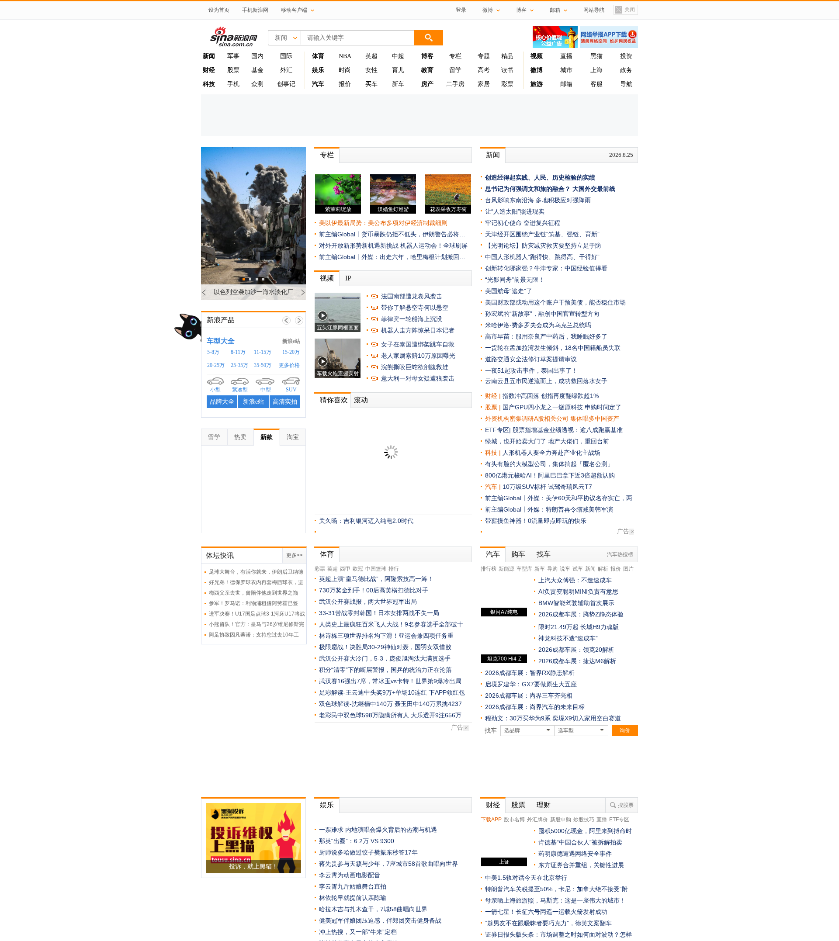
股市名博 (514, 819)
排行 (393, 569)
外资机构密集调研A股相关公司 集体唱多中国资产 (552, 418)
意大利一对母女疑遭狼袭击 (417, 378)
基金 (257, 70)
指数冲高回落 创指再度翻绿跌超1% (551, 395)
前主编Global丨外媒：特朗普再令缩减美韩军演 (549, 509)
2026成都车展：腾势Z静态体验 (581, 614)
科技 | (494, 452)
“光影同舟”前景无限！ (514, 279)
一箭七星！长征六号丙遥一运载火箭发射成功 (546, 911)
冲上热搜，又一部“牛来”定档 (358, 931)
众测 (257, 84)
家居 (484, 84)
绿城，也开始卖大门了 (515, 441)
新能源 (506, 569)
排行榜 (488, 569)
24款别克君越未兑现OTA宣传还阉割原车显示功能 (269, 384)
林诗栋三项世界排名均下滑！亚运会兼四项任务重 (386, 635)
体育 (327, 554)
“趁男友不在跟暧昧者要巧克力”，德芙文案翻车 (548, 923)
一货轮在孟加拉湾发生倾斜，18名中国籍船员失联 (553, 347)
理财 (544, 805)
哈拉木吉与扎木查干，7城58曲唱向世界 (373, 909)
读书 (507, 70)
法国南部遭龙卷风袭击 (411, 296)
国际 (286, 56)
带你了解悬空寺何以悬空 (414, 307)
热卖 (240, 436)
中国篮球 (375, 569)
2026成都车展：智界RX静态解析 (530, 672)
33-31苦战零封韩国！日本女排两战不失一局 (379, 612)
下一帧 (299, 320)
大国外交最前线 (593, 188)
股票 (233, 70)
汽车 (491, 486)
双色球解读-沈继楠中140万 (356, 703)
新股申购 (560, 819)
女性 (371, 70)
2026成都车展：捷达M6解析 (577, 660)
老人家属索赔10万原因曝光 (418, 355)
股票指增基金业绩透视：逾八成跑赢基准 (568, 429)
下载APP (491, 819)
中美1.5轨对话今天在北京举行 (526, 877)
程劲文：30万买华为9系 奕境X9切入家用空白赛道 (553, 718)
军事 (233, 56)
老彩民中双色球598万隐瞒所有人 (364, 715)
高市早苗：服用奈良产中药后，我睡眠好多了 (546, 336)
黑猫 (596, 56)
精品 (507, 56)
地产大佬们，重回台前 (578, 441)
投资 (626, 56)
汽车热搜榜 (620, 554)
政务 (626, 70)
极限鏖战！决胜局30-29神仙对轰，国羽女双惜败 (385, 646)
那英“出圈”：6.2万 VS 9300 (356, 840)
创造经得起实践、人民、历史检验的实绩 (540, 177)
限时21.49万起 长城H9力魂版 (578, 626)
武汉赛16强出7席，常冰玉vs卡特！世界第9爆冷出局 (390, 681)
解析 (603, 569)
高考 (484, 70)
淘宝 (293, 436)
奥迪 (217, 352)
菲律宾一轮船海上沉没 (411, 318)
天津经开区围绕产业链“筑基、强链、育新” (542, 234)
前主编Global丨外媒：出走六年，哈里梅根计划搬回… (392, 256)
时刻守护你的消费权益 (272, 341)
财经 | (494, 395)
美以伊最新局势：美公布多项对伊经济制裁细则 (383, 222)
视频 (327, 278)
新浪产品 (221, 320)
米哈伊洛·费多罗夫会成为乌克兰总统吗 (538, 325)
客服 (596, 84)
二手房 (455, 84)
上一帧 (286, 320)
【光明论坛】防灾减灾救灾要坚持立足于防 (543, 245)
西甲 (345, 569)
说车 (565, 569)
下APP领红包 (447, 692)
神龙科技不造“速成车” (568, 638)
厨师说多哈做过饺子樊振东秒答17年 (368, 852)
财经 (493, 805)
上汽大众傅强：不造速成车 (575, 580)
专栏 (455, 56)
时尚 (345, 70)
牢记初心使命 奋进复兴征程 (522, 222)
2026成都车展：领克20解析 (576, 649)
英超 (371, 56)
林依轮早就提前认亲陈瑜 (352, 897)
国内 (257, 56)
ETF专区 (619, 819)
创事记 (286, 84)
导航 (626, 84)
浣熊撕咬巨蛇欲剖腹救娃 (414, 366)
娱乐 (327, 805)
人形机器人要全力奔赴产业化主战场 (551, 452)
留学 (455, 70)
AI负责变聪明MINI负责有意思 (578, 591)
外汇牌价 (537, 819)
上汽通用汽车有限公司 (242, 376)
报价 (345, 84)
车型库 (524, 569)
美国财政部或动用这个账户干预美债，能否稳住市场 (555, 302)
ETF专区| (499, 429)
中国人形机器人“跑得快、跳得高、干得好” (542, 256)
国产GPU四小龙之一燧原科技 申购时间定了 (562, 407)
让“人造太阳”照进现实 (514, 211)
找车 (544, 554)
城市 (566, 70)
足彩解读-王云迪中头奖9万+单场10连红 (373, 692)
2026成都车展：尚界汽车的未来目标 (535, 706)
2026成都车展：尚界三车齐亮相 (528, 695)
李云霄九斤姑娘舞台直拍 (352, 886)
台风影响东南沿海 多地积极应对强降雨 (538, 200)
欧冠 (358, 569)
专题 (484, 56)
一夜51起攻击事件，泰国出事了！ (531, 370)
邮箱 (566, 84)
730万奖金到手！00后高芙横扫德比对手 (373, 590)
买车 (371, 84)
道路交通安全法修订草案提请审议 (531, 359)
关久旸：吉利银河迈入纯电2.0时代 (366, 520)
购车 (518, 554)
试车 (577, 569)
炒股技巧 (583, 819)
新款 (266, 436)
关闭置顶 (624, 10)
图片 (628, 569)
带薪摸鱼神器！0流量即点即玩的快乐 (535, 520)
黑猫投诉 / (227, 340)
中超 (398, 56)
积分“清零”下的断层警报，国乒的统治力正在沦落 (385, 669)
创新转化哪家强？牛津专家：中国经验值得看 (546, 268)
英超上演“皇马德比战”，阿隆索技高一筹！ (376, 578)
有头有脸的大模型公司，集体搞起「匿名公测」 (549, 463)
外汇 (286, 70)
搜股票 (626, 805)
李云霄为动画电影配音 (349, 875)
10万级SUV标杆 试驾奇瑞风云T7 (547, 486)
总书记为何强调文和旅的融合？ (528, 188)
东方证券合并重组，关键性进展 (581, 864)
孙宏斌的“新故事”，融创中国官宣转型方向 (542, 313)
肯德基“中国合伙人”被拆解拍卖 (580, 842)
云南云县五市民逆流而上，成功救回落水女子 (546, 380)
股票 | (494, 407)
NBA (345, 56)
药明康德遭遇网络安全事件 (575, 853)
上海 (596, 70)
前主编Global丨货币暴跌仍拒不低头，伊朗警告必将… (392, 234)
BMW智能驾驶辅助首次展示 (576, 602)
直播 (566, 56)
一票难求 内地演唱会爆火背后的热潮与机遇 (378, 829)
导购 (552, 569)
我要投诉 (258, 404)
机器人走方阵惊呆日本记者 (417, 330)
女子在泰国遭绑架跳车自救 (417, 344)
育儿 (398, 70)
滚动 (361, 400)
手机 (233, 84)
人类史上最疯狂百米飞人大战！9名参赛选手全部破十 (391, 624)
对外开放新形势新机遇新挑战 (359, 245)
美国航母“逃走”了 (508, 290)
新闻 (493, 155)
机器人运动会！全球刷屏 (434, 245)
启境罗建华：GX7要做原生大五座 (531, 684)
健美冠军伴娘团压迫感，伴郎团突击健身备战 (380, 920)
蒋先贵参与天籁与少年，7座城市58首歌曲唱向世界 (388, 863)
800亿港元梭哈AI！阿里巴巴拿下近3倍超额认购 (550, 475)
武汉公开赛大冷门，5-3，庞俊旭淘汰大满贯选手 (385, 658)
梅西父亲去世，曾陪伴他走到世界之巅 (253, 593)
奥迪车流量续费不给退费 (240, 361)
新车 (398, 84)
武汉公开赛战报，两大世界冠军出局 (368, 601)
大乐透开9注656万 (436, 715)
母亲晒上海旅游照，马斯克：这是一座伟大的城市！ (555, 900)
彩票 (507, 84)
